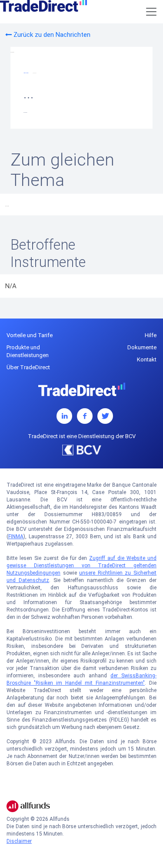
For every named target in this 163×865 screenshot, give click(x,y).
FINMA (15, 536)
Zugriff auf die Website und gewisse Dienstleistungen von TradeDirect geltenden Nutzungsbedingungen (81, 565)
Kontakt (146, 359)
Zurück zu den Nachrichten (51, 35)
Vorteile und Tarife (30, 335)
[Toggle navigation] (151, 11)
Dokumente (141, 347)
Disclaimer (19, 841)
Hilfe (150, 335)
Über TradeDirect (28, 367)
